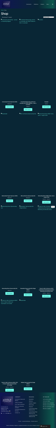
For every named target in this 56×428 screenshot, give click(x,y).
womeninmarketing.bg (26, 421)
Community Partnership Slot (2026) (9, 101)
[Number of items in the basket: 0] (52, 4)
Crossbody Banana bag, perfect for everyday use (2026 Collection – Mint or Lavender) (28, 103)
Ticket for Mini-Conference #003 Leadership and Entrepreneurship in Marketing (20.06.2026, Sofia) (46, 290)
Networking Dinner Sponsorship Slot (9, 288)
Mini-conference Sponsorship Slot (28, 195)
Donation (46, 101)
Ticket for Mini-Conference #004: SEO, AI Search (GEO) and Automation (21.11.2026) (9, 384)
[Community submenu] (31, 4)
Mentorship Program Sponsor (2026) (9, 195)
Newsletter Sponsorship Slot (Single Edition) (28, 289)
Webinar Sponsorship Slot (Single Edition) (28, 383)
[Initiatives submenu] (38, 4)
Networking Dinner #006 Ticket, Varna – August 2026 (46, 196)
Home (2, 10)
